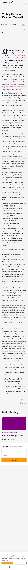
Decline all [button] (20, 563)
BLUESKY (23, 25)
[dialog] (14, 561)
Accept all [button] (7, 563)
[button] (14, 567)
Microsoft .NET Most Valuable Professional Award (13, 56)
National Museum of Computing (13, 84)
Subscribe (14, 460)
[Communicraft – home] (7, 3)
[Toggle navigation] (25, 2)
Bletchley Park (15, 87)
